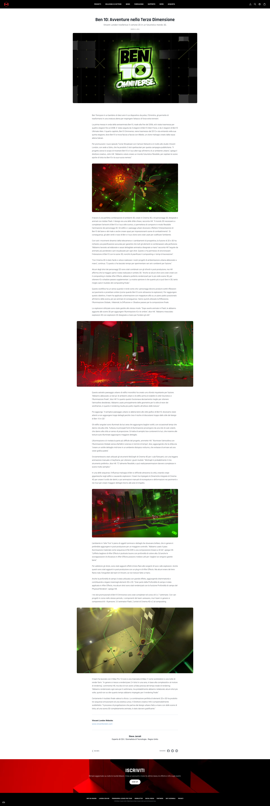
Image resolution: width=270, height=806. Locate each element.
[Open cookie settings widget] (3, 802)
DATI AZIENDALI (171, 798)
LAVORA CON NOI (104, 798)
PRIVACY (180, 798)
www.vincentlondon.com (102, 724)
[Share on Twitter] (172, 750)
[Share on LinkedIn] (176, 750)
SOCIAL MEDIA (149, 798)
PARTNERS (160, 798)
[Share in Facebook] (168, 750)
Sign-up (135, 782)
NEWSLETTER (139, 798)
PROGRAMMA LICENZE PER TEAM (122, 798)
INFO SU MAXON (92, 798)
